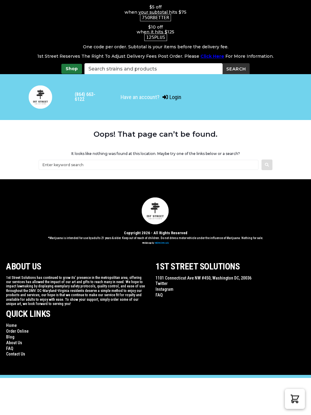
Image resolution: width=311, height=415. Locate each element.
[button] (295, 399)
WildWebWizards (162, 243)
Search (236, 69)
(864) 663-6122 (85, 96)
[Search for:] (148, 165)
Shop (72, 68)
